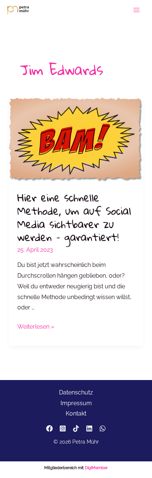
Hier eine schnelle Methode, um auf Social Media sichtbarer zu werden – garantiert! (74, 217)
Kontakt (76, 413)
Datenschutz (76, 392)
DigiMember (96, 467)
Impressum (76, 403)
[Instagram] (62, 428)
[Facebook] (49, 428)
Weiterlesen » (35, 327)
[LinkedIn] (89, 428)
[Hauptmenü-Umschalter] (137, 10)
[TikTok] (76, 428)
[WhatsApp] (102, 428)
